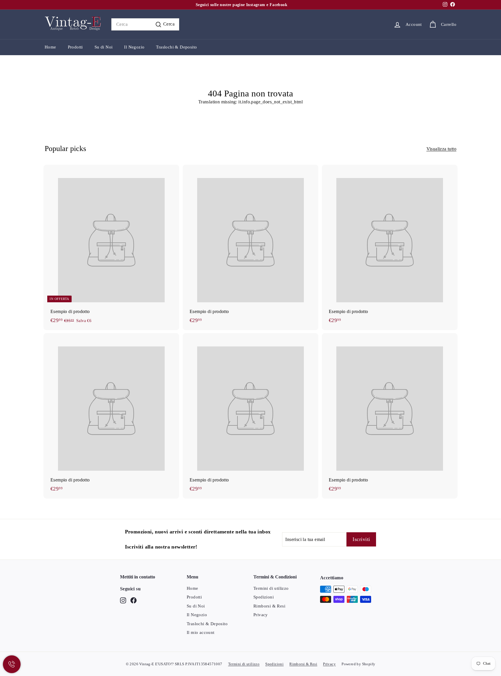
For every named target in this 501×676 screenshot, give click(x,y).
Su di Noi (104, 47)
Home (50, 47)
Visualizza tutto (441, 148)
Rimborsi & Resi (269, 606)
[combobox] (145, 24)
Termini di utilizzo (271, 588)
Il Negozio (134, 47)
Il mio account (201, 632)
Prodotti (75, 47)
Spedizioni (263, 597)
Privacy (260, 614)
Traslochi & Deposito (176, 47)
